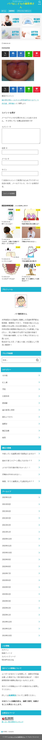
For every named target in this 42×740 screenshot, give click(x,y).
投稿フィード (7, 653)
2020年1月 (6, 615)
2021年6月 (6, 511)
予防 (4, 389)
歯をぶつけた (7, 417)
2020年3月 (6, 601)
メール (5, 159)
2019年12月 (7, 622)
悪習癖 (5, 403)
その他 (5, 375)
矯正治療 (5, 431)
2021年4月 (6, 518)
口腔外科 (5, 396)
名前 (5, 148)
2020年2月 (6, 608)
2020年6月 (6, 580)
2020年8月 (6, 566)
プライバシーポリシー (24, 11)
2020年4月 (6, 594)
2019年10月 (7, 635)
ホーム (4, 11)
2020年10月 (7, 553)
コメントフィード (9, 656)
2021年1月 (6, 532)
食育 (4, 438)
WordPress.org (8, 660)
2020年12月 (7, 539)
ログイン (5, 650)
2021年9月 (6, 504)
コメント (6, 127)
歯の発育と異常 (8, 410)
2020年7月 (6, 573)
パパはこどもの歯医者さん (21, 5)
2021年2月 (6, 525)
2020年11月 (7, 546)
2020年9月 (6, 559)
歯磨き (5, 424)
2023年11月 (7, 497)
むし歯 (5, 382)
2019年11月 (7, 629)
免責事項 (11, 11)
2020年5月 (6, 587)
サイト (4, 169)
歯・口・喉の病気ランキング (12, 722)
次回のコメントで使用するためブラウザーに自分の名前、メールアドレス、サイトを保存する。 (20, 183)
